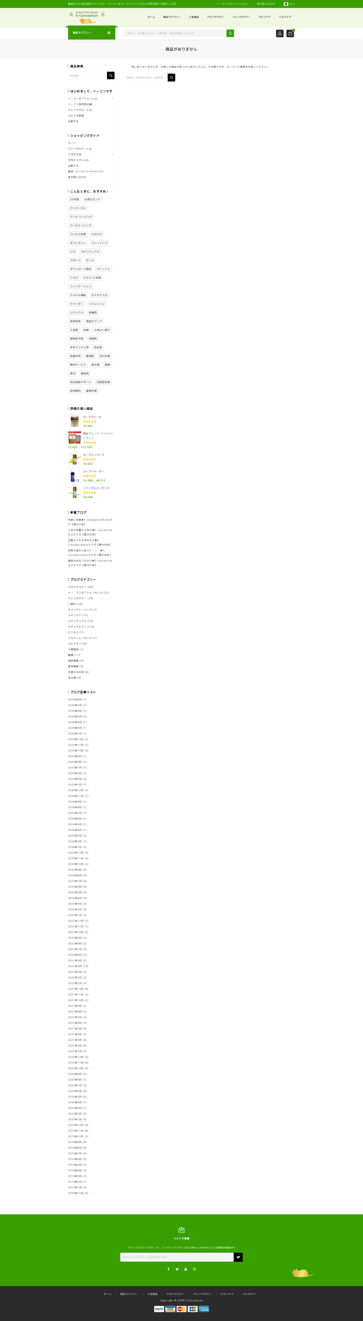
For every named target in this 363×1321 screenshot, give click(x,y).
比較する (73, 121)
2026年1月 (75, 733)
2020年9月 (75, 1074)
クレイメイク (99, 243)
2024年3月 (75, 835)
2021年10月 (76, 1000)
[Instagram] (195, 1269)
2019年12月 (76, 1125)
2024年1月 (75, 847)
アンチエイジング (80, 225)
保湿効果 (75, 321)
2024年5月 (75, 824)
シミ (72, 251)
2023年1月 (75, 915)
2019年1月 (75, 1187)
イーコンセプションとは (231, 3)
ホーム (151, 17)
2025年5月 (75, 773)
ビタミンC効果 (92, 277)
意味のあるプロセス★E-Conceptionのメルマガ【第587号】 (90, 563)
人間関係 (73, 649)
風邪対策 (91, 390)
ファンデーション (80, 286)
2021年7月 (75, 1017)
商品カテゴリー (172, 17)
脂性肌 (85, 373)
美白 (72, 373)
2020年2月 (75, 1113)
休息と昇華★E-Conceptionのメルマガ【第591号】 (90, 522)
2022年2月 (75, 977)
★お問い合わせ (266, 3)
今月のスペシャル (78, 160)
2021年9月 (75, 1006)
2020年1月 (75, 1119)
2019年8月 (75, 1147)
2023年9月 (75, 869)
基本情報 (73, 666)
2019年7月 (75, 1153)
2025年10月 (76, 750)
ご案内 (72, 604)
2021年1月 (75, 1051)
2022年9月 (75, 937)
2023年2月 (75, 909)
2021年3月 (75, 1040)
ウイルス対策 (78, 234)
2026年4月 (75, 722)
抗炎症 (98, 347)
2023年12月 (76, 852)
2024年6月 (75, 818)
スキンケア (264, 17)
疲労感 (95, 364)
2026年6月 (75, 711)
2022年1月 (75, 983)
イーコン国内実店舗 (80, 104)
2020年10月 (76, 1068)
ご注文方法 (74, 154)
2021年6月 (75, 1023)
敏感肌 (90, 356)
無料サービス (78, 364)
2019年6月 (75, 1159)
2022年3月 (75, 972)
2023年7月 (75, 881)
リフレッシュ (97, 303)
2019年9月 (75, 1142)
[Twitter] (177, 1269)
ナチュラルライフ (78, 626)
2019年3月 (75, 1176)
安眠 (86, 330)
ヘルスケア (285, 17)
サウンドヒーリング (80, 609)
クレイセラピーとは (80, 110)
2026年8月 (75, 699)
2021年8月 (75, 1011)
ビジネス (73, 632)
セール (90, 260)
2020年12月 (76, 1057)
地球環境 (73, 660)
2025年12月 (76, 739)
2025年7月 (75, 767)
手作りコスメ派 (79, 347)
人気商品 (194, 17)
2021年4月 (75, 1034)
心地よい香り (102, 330)
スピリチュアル (90, 251)
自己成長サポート (80, 382)
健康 (70, 655)
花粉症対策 (103, 382)
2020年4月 (75, 1102)
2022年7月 (75, 949)
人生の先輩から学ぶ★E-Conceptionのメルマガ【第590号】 (90, 532)
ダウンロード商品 (80, 269)
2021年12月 (76, 989)
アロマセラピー (215, 17)
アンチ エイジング (81, 216)
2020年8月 (75, 1079)
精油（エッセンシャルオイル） (86, 171)
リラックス (76, 312)
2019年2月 (75, 1181)
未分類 (72, 677)
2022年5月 (75, 960)
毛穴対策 (105, 356)
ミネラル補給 (78, 295)
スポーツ (75, 260)
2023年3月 (75, 903)
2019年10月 (76, 1136)
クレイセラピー (241, 17)
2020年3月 (75, 1108)
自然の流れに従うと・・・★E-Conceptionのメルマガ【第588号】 (90, 553)
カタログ (97, 234)
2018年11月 (76, 1193)
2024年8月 (75, 807)
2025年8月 (75, 762)
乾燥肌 (93, 312)
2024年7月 (75, 813)
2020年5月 (75, 1096)
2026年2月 (75, 728)
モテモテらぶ (99, 295)
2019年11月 (76, 1130)
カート (72, 143)
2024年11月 (76, 796)
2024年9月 (75, 801)
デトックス (103, 269)
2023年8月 (75, 875)
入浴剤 (74, 330)
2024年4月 (75, 830)
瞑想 (107, 364)
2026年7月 (75, 705)
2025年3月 (75, 779)
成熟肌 (93, 338)
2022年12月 (76, 920)
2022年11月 (76, 926)
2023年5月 (75, 892)
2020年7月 (75, 1085)
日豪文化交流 (76, 672)
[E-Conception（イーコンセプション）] (87, 17)
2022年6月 (75, 955)
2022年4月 (75, 966)
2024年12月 (76, 790)
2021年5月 (75, 1028)
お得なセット (92, 199)
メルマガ (73, 643)
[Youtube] (186, 1269)
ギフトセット (78, 243)
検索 (111, 75)
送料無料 (75, 390)
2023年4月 (75, 898)
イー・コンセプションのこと (85, 592)
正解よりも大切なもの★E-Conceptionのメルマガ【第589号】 (90, 542)
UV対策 (74, 199)
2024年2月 (75, 841)
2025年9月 (75, 756)
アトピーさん (78, 208)
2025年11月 (76, 745)
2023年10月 (76, 864)
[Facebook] (168, 1269)
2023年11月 (76, 858)
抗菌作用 (75, 356)
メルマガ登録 (76, 115)
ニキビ (74, 277)
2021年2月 (75, 1045)
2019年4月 (75, 1170)
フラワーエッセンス (80, 638)
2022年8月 (75, 943)
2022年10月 (76, 932)
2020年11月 (76, 1062)
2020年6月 (75, 1091)
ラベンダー (76, 303)
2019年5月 (75, 1164)
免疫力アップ (94, 321)
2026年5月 (75, 716)
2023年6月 (75, 886)
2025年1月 (75, 784)
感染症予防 (76, 338)
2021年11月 (76, 994)
